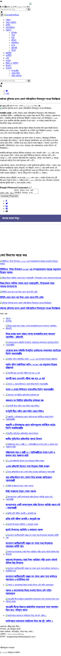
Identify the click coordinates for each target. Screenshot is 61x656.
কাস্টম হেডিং (6, 193)
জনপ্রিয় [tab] (8, 321)
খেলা (7, 93)
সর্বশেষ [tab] (8, 318)
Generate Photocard (9, 196)
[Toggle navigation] (2, 14)
